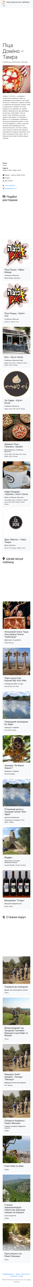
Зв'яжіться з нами (16, 1276)
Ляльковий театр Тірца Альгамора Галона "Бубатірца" (16, 634)
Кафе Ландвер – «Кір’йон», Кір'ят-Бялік (16, 492)
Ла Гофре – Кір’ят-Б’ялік (13, 401)
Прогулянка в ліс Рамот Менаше (13, 1254)
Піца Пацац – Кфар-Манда (14, 270)
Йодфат (8, 857)
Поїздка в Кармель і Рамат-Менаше (14, 1121)
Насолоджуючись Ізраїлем (17, 2)
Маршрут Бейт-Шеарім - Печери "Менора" (13, 1077)
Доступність (25, 1274)
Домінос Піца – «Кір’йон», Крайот (13, 445)
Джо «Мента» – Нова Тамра (15, 540)
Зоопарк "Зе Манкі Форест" (14, 766)
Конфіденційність (8, 1274)
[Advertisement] (16, 24)
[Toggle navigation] (3, 5)
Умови (18, 1274)
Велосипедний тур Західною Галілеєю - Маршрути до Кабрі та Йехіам (16, 1032)
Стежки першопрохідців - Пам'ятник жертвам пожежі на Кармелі (14, 1209)
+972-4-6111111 (10, 185)
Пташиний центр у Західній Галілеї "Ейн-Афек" (15, 812)
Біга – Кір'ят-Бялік (13, 357)
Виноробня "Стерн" (14, 900)
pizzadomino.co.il (11, 188)
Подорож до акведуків (16, 986)
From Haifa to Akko (13, 1166)
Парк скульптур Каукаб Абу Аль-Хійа (15, 679)
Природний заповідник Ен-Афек (16, 723)
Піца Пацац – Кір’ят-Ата (14, 314)
